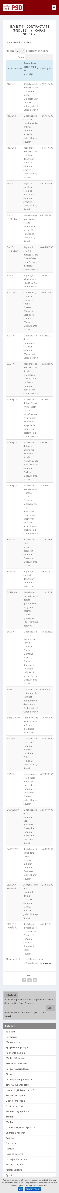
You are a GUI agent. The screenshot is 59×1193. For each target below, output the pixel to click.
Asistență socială (15, 1052)
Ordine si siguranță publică (20, 1127)
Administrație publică (17, 1111)
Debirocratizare (14, 1106)
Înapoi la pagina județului (19, 42)
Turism (10, 1116)
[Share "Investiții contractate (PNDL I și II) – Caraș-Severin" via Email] (35, 980)
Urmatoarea (45, 963)
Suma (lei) (45, 68)
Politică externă (14, 1153)
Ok (20, 1189)
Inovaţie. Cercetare (16, 1159)
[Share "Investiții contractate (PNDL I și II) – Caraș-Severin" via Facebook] (24, 980)
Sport (9, 1175)
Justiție (10, 1148)
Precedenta (31, 963)
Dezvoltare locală (15, 1100)
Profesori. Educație (16, 1063)
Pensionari (12, 1036)
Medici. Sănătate (15, 1058)
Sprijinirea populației (17, 1047)
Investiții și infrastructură (20, 1090)
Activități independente (19, 1079)
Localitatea (13, 68)
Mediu (9, 1122)
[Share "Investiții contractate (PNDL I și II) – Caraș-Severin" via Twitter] (29, 980)
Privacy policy (33, 1189)
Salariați (10, 1031)
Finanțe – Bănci (14, 1164)
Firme (9, 1074)
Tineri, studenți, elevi (17, 1084)
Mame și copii (13, 1042)
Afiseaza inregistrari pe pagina (27, 50)
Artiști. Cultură (14, 1169)
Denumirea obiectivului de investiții (29, 69)
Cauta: (21, 57)
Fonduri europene (16, 1095)
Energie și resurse (16, 1132)
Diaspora (11, 1143)
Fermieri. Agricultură (17, 1068)
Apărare (10, 1138)
